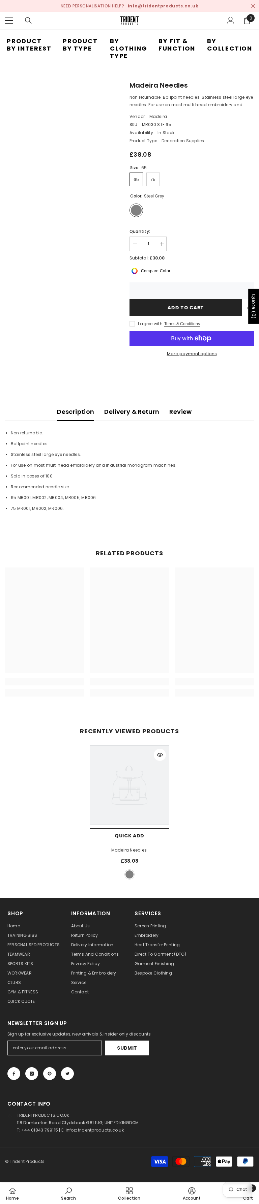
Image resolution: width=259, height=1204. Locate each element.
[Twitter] (67, 1073)
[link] (44, 681)
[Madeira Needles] (129, 785)
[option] (129, 813)
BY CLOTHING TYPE (128, 48)
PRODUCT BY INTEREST (29, 45)
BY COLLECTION (229, 45)
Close (253, 6)
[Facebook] (13, 1073)
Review (180, 411)
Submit (127, 1048)
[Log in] (230, 20)
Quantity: (140, 231)
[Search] (28, 21)
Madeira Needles (129, 850)
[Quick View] (160, 755)
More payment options (192, 353)
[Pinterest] (49, 1073)
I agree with (150, 324)
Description (75, 411)
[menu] (9, 21)
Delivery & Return (131, 411)
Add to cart (186, 307)
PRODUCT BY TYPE (80, 45)
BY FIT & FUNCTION (177, 45)
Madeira (158, 116)
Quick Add (129, 835)
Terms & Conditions (182, 323)
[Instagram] (31, 1073)
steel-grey (129, 874)
